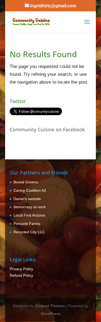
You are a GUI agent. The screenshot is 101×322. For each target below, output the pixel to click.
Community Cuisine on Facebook (47, 129)
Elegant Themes (50, 306)
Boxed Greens (25, 182)
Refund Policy (21, 275)
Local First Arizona (29, 215)
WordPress (51, 313)
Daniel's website (27, 199)
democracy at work (29, 207)
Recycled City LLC (29, 232)
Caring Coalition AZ (29, 190)
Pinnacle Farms (26, 223)
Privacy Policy (21, 269)
